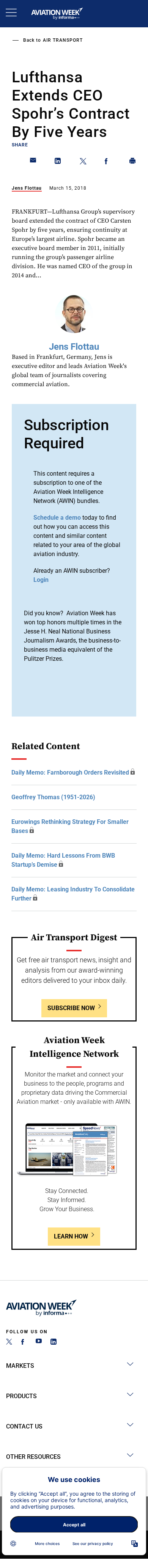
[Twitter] (9, 1342)
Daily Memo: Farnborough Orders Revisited (70, 772)
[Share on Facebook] (107, 162)
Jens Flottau (27, 188)
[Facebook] (24, 1342)
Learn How (71, 1236)
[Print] (132, 162)
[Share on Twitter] (83, 162)
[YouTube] (39, 1342)
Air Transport (63, 40)
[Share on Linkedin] (58, 162)
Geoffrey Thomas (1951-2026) (53, 797)
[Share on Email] (33, 162)
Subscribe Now (71, 1008)
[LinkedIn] (53, 1342)
